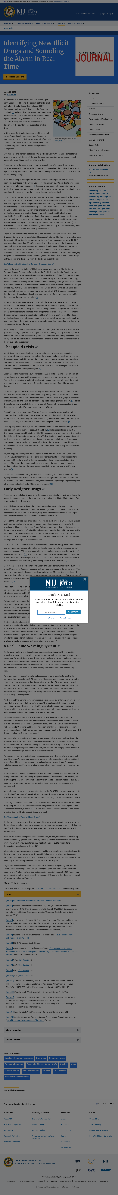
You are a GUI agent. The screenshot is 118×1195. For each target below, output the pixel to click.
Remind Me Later (65, 618)
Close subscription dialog (85, 579)
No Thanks (50, 618)
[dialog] (59, 600)
